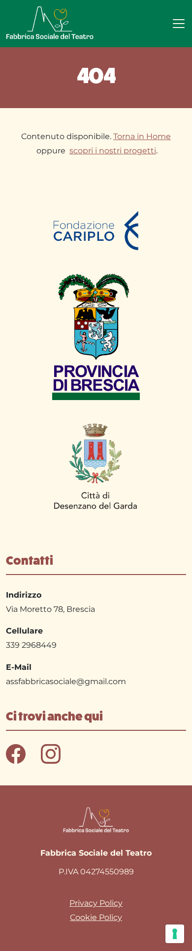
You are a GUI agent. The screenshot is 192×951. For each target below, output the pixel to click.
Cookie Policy (96, 917)
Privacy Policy (96, 903)
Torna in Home (142, 136)
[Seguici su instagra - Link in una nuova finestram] (51, 753)
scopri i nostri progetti (112, 150)
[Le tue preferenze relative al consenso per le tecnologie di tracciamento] (174, 933)
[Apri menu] (178, 23)
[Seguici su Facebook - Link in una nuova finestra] (17, 753)
